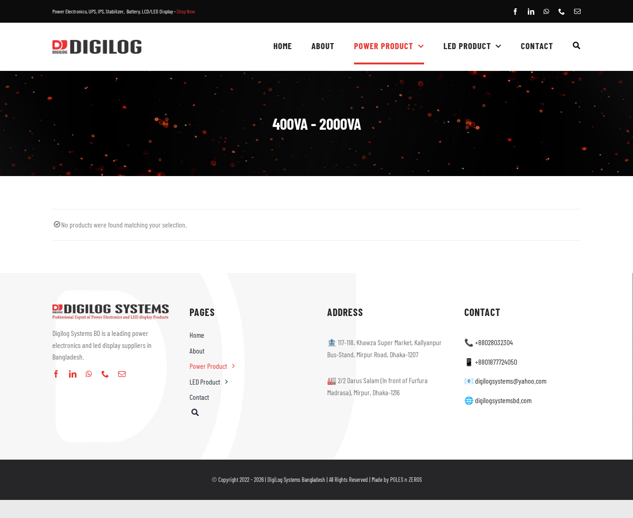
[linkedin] (531, 11)
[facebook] (515, 11)
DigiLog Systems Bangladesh (296, 479)
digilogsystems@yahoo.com (510, 380)
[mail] (577, 11)
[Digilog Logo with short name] (96, 43)
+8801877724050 (496, 361)
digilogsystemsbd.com (503, 400)
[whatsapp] (546, 11)
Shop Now (186, 11)
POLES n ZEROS (406, 479)
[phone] (561, 11)
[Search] (577, 46)
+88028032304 (494, 342)
